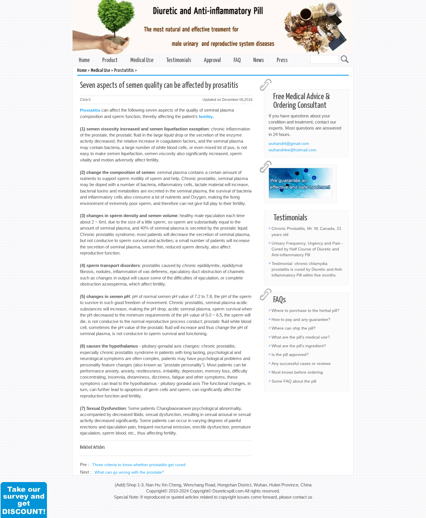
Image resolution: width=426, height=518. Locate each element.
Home (84, 60)
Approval (212, 60)
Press (282, 60)
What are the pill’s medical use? (301, 337)
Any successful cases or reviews (301, 363)
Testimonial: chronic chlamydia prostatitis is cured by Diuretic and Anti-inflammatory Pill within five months (307, 269)
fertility (206, 116)
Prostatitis (124, 70)
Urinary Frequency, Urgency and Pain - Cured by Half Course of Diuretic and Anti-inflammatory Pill (307, 249)
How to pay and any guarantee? (301, 319)
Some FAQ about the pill (294, 381)
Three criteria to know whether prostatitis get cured (138, 464)
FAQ (237, 60)
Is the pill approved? (290, 354)
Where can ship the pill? (294, 328)
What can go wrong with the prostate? (129, 472)
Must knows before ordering (297, 372)
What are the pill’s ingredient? (299, 345)
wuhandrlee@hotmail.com (292, 150)
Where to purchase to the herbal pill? (305, 310)
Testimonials (178, 60)
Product (110, 60)
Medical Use (141, 60)
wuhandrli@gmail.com (289, 143)
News (258, 60)
